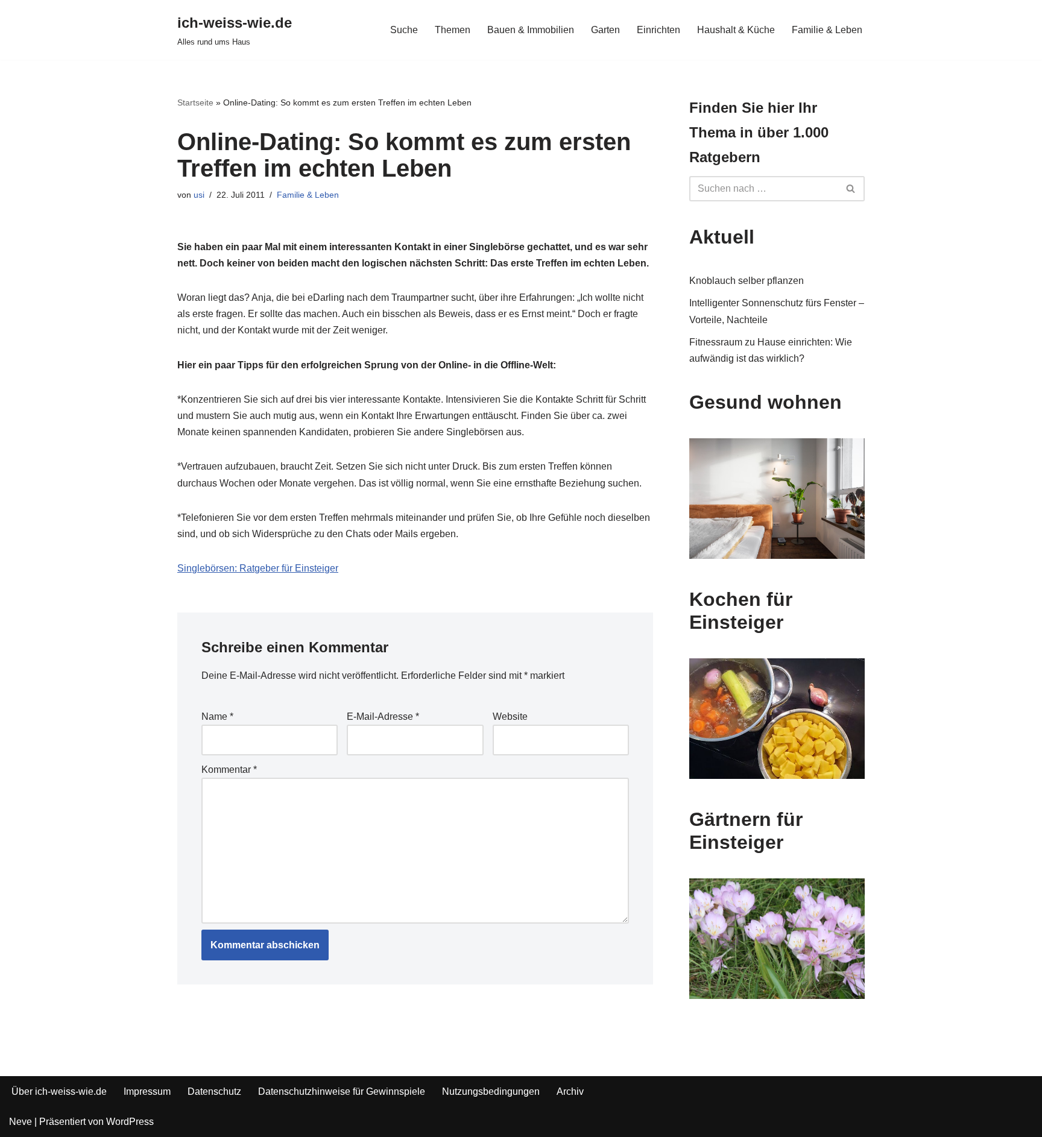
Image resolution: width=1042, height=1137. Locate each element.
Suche (404, 30)
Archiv (570, 1091)
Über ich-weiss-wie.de (59, 1091)
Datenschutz (214, 1091)
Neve (20, 1122)
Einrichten (658, 30)
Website (510, 716)
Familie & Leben (827, 30)
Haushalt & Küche (736, 30)
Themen (452, 30)
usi (199, 195)
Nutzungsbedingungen (491, 1091)
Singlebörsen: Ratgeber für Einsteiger (257, 568)
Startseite (195, 102)
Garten (605, 30)
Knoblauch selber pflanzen (746, 281)
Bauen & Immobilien (530, 30)
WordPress (130, 1122)
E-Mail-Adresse (383, 716)
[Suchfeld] (851, 188)
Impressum (147, 1091)
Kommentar (229, 769)
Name (217, 716)
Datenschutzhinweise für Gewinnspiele (341, 1091)
